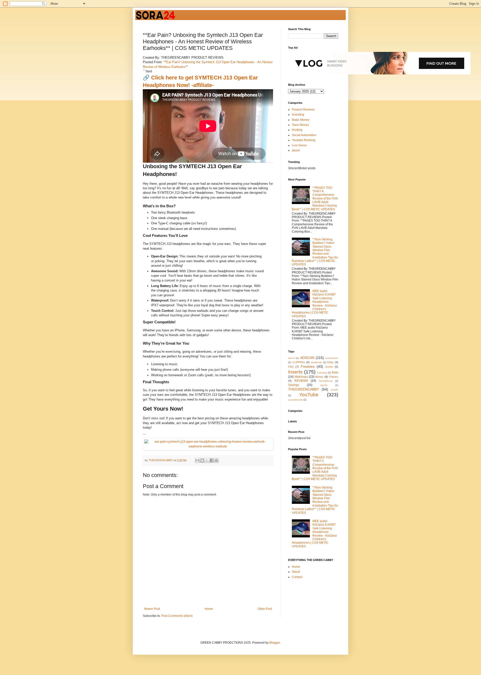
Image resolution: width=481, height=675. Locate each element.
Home (209, 609)
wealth (334, 389)
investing (322, 372)
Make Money (300, 120)
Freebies (308, 366)
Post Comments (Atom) (177, 616)
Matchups (301, 376)
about (296, 150)
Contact (297, 577)
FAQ (291, 366)
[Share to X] (206, 460)
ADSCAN (307, 358)
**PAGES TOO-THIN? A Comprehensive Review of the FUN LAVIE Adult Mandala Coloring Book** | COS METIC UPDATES (315, 198)
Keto (335, 372)
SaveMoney (326, 380)
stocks (323, 385)
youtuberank (295, 399)
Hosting (297, 130)
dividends (316, 362)
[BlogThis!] (202, 460)
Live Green (299, 145)
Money (319, 376)
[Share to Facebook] (211, 460)
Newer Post (152, 609)
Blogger (274, 642)
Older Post (265, 609)
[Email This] (197, 460)
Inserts (295, 371)
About (296, 571)
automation (331, 358)
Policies (333, 376)
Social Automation (304, 135)
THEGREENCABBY (303, 389)
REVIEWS (301, 380)
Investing (298, 114)
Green (329, 366)
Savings (293, 385)
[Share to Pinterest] (216, 460)
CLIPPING (298, 362)
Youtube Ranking (303, 140)
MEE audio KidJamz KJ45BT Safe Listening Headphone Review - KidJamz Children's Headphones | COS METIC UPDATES (314, 303)
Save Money (300, 125)
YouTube (308, 394)
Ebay (330, 362)
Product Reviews (303, 109)
